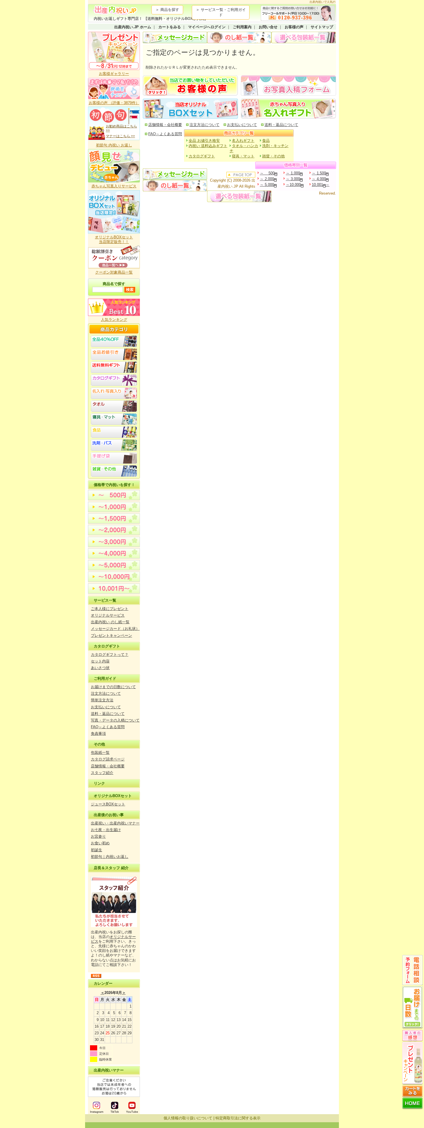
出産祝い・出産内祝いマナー (115, 823)
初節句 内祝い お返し (114, 145)
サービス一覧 (105, 600)
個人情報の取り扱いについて (188, 1118)
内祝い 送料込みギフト (208, 146)
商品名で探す (114, 284)
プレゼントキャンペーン (111, 635)
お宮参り (98, 836)
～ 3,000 (293, 179)
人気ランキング (114, 319)
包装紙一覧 (100, 752)
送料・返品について (108, 713)
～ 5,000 (267, 184)
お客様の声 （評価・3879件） (114, 103)
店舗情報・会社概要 (108, 766)
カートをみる (169, 27)
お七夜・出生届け (106, 830)
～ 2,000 (267, 179)
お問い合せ (268, 27)
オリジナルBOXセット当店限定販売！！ (114, 239)
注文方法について (106, 693)
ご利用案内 (242, 27)
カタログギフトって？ (109, 654)
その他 (99, 744)
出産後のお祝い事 (109, 815)
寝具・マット (243, 156)
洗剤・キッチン (275, 146)
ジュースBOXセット (108, 804)
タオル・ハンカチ (244, 148)
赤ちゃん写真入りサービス (113, 186)
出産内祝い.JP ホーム (132, 27)
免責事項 (98, 733)
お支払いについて (106, 707)
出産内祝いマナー (109, 1070)
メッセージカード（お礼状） (115, 628)
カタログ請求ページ (108, 759)
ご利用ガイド (105, 678)
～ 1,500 (319, 173)
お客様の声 (294, 27)
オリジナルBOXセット (113, 796)
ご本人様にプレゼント (109, 609)
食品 (266, 140)
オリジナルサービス (108, 615)
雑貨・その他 (273, 156)
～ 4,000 (319, 179)
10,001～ (320, 184)
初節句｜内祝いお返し (109, 856)
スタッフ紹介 (102, 773)
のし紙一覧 (239, 37)
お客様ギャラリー (114, 73)
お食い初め (100, 843)
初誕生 (96, 850)
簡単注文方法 (102, 700)
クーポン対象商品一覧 (114, 272)
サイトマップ (322, 27)
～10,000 (293, 184)
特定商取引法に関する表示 (237, 1118)
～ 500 (267, 173)
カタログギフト (107, 646)
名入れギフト (243, 140)
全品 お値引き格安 (204, 140)
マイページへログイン (207, 27)
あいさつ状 (100, 668)
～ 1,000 (293, 173)
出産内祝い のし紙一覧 (110, 622)
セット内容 (100, 661)
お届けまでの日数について (113, 687)
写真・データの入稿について (115, 720)
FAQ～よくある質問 (108, 727)
